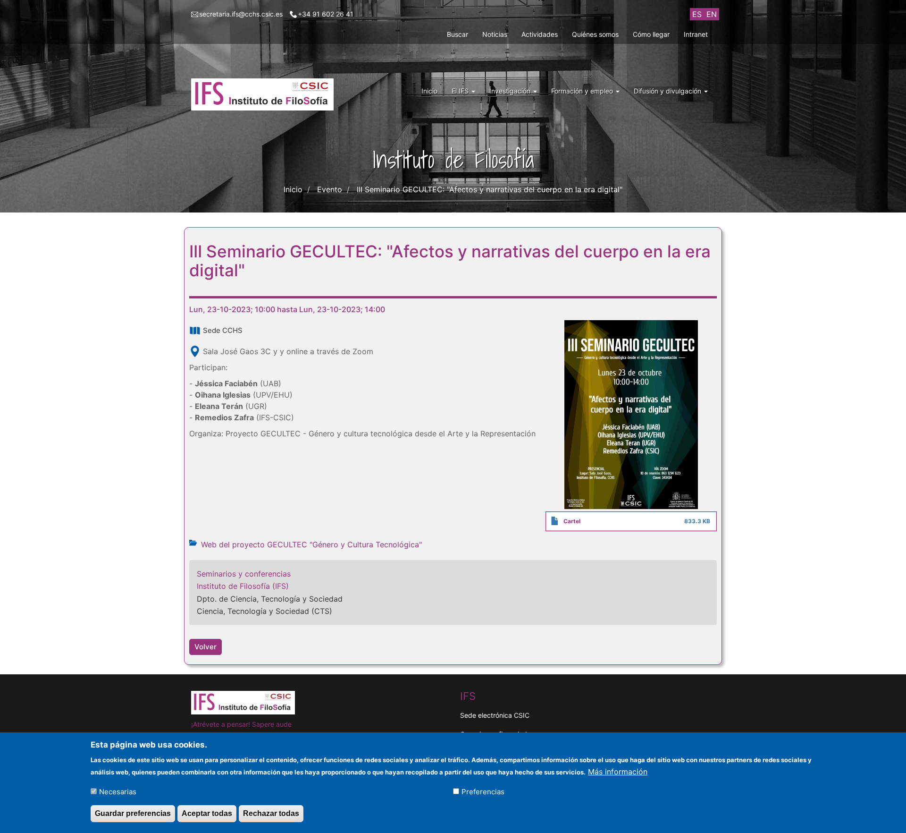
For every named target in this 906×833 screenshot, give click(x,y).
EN (711, 14)
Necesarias (117, 791)
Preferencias (482, 791)
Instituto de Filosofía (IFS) (243, 586)
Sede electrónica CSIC (494, 715)
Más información (617, 771)
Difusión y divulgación (668, 91)
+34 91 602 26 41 (325, 14)
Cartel (571, 521)
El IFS (461, 91)
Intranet (696, 34)
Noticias (494, 34)
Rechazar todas (271, 813)
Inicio (429, 91)
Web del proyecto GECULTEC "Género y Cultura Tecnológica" (311, 544)
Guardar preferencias (133, 813)
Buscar (457, 34)
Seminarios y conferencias (244, 573)
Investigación (510, 91)
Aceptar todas (207, 813)
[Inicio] (266, 94)
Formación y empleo (583, 91)
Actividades (539, 34)
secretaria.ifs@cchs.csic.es (241, 14)
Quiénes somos (595, 34)
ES (697, 14)
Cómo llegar (651, 34)
